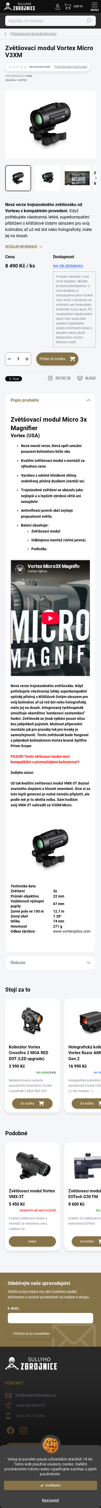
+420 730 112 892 (30, 1416)
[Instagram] (22, 1429)
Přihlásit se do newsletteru (31, 1334)
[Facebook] (9, 1429)
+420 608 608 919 (30, 1405)
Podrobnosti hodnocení (70, 67)
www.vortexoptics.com (71, 931)
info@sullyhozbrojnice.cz (36, 1395)
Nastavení (50, 1500)
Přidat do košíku (53, 359)
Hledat (89, 21)
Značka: (16, 80)
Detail (32, 1241)
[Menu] (94, 6)
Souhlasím (53, 1485)
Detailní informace (21, 246)
